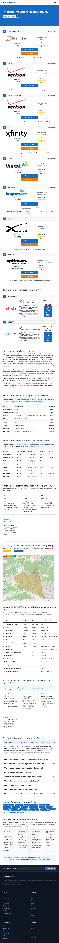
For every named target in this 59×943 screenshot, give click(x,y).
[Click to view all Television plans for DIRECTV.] (11, 334)
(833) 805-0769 (30, 176)
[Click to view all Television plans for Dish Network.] (11, 308)
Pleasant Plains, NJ (33, 807)
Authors (32, 928)
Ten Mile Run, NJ (16, 807)
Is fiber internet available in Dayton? (17, 772)
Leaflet (25, 600)
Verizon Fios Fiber (8, 412)
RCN (32, 913)
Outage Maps (6, 935)
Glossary (5, 930)
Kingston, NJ (49, 807)
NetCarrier (9, 655)
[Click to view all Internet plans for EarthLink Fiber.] (17, 38)
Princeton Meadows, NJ (44, 805)
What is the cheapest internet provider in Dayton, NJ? (24, 764)
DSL (34, 72)
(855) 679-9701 (30, 117)
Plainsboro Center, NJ (34, 808)
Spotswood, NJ (31, 810)
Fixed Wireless (6, 908)
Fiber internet (22, 371)
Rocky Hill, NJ (39, 810)
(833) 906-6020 (30, 50)
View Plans (29, 53)
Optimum (6, 431)
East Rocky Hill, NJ (23, 808)
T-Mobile (32, 910)
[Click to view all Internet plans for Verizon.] (17, 72)
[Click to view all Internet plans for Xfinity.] (17, 133)
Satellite (39, 166)
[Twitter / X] (35, 937)
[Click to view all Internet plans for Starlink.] (17, 227)
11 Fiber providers (38, 548)
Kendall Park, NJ (18, 805)
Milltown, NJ (16, 810)
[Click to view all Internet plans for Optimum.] (17, 261)
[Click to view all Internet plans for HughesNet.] (17, 193)
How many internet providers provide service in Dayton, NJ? (26, 759)
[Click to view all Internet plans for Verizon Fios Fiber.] (17, 104)
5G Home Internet (7, 901)
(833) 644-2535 (30, 204)
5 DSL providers (6, 551)
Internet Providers (7, 896)
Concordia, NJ (24, 810)
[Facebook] (32, 937)
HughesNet (6, 428)
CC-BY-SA (44, 600)
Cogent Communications (13, 665)
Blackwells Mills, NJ (7, 812)
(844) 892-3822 (48, 312)
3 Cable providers (48, 548)
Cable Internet (6, 903)
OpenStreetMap (34, 600)
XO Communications (12, 671)
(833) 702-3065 (30, 272)
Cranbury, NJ (6, 808)
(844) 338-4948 (30, 85)
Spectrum (33, 903)
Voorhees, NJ (47, 810)
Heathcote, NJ (27, 805)
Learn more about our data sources (40, 859)
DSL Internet (6, 905)
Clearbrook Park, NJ (7, 810)
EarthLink (33, 896)
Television (39, 72)
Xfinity (5, 419)
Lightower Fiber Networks (13, 668)
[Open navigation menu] (55, 2)
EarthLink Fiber (7, 409)
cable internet (10, 378)
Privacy (4, 887)
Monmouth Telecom (12, 662)
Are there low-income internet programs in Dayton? (23, 776)
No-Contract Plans (7, 913)
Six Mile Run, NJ (43, 808)
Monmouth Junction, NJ (8, 805)
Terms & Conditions (10, 887)
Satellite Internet (6, 910)
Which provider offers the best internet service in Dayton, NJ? (27, 742)
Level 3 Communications (13, 652)
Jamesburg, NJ (24, 807)
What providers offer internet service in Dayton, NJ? (23, 794)
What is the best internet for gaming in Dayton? (21, 781)
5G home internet (12, 383)
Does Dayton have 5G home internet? (18, 785)
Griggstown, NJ (52, 808)
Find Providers (51, 868)
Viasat (5, 425)
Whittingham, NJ (14, 808)
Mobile (45, 72)
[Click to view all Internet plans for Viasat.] (17, 165)
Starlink (5, 422)
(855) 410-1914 (30, 145)
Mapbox (52, 600)
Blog (4, 926)
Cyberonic (9, 637)
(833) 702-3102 (48, 338)
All (14, 555)
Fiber (41, 39)
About (32, 926)
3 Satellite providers (18, 551)
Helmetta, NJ (42, 807)
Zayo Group (9, 659)
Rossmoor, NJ (35, 805)
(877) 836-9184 (30, 241)
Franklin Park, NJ (7, 807)
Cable (36, 134)
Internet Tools (6, 928)
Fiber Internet (6, 898)
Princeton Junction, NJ (18, 812)
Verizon (5, 416)
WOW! (32, 915)
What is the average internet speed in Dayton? (21, 789)
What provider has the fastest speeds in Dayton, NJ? (23, 768)
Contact (32, 930)
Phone (49, 72)
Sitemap (5, 938)
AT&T (32, 901)
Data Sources (6, 933)
